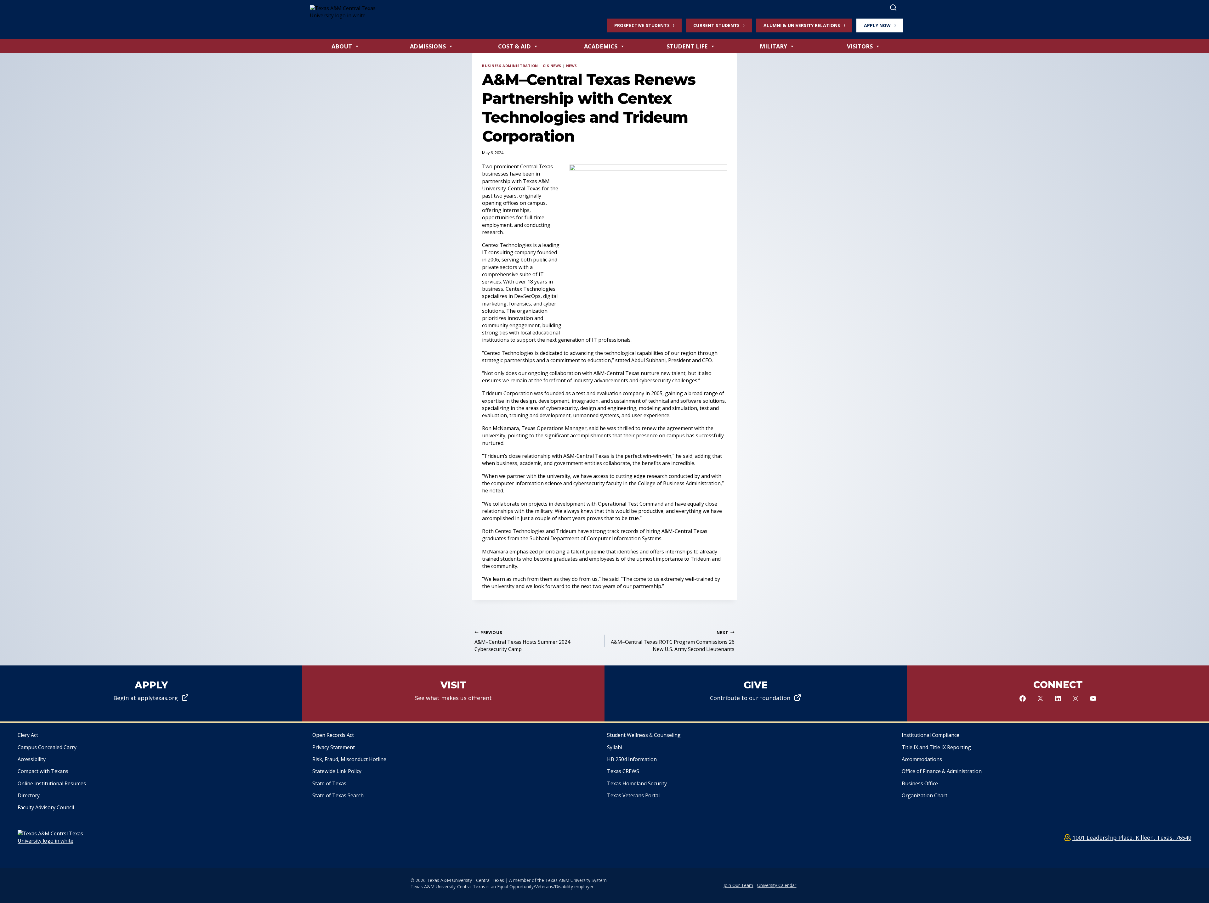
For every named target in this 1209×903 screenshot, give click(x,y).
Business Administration (510, 65)
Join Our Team (738, 885)
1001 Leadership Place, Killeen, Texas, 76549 (1131, 837)
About (342, 46)
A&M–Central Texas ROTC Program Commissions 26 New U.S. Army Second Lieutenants (673, 641)
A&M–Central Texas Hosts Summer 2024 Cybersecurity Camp (522, 641)
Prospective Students (642, 25)
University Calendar (776, 885)
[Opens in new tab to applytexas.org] (151, 693)
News (571, 65)
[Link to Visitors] (453, 693)
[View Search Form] (893, 8)
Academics (600, 46)
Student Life (687, 46)
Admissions (428, 46)
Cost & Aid (514, 46)
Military (773, 46)
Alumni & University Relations (801, 25)
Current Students (716, 25)
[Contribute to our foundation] (755, 693)
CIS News (552, 65)
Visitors (860, 46)
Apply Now (877, 25)
